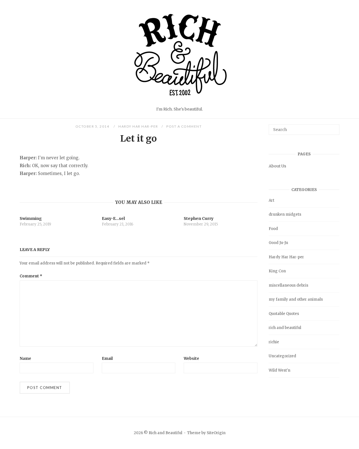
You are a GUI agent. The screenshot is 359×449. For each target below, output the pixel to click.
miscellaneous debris (288, 285)
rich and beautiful (285, 327)
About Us (277, 166)
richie (274, 342)
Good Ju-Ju (278, 242)
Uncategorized (282, 356)
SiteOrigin (216, 432)
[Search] (333, 127)
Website (191, 358)
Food (273, 228)
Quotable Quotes (284, 313)
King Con (277, 271)
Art (271, 200)
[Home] (179, 102)
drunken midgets (285, 214)
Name (25, 358)
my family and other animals (296, 299)
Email (107, 358)
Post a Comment (184, 126)
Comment (31, 276)
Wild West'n (279, 370)
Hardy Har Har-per (138, 126)
